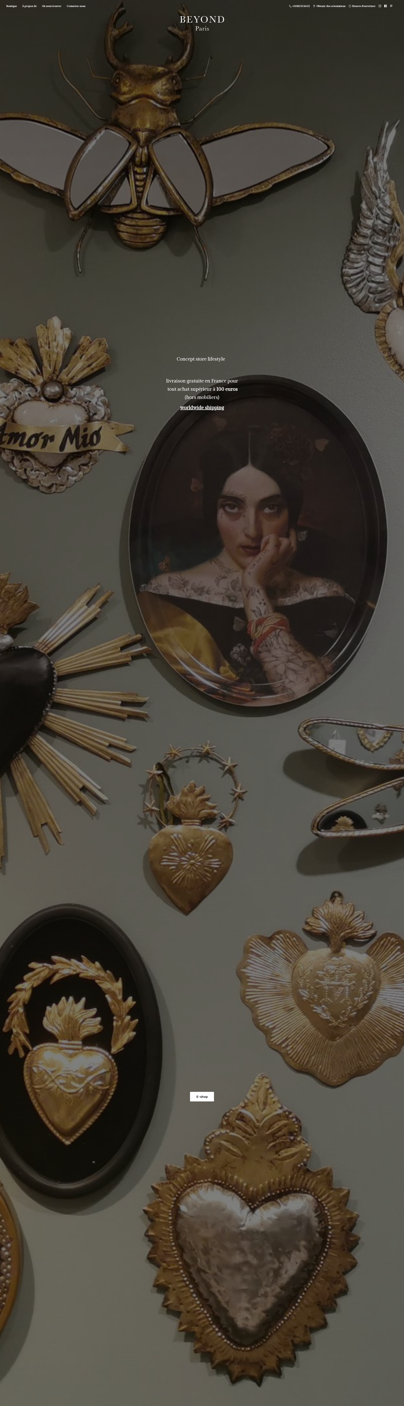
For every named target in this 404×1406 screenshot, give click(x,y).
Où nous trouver (51, 6)
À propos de (29, 6)
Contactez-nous (76, 6)
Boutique (11, 6)
